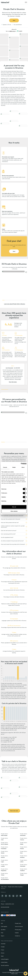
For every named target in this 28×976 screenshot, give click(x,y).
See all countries (5, 965)
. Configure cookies (14, 973)
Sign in (2, 936)
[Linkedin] (13, 896)
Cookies (17, 932)
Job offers (3, 929)
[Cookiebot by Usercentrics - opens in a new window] (21, 464)
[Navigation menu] (26, 2)
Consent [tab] (5, 467)
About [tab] (23, 467)
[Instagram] (6, 896)
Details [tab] (14, 467)
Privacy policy (18, 929)
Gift (2, 923)
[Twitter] (9, 896)
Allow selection (14, 511)
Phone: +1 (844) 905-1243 (7, 904)
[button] (13, 271)
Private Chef (18, 923)
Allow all (14, 506)
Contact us (17, 936)
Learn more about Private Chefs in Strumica (14, 304)
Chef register (4, 926)
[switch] (25, 493)
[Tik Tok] (17, 896)
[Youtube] (20, 896)
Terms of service (19, 926)
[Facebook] (2, 896)
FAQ (2, 932)
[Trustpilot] (14, 30)
